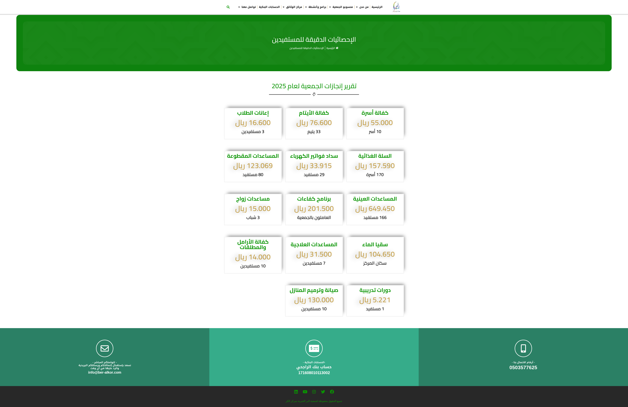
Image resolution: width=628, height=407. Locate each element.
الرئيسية (377, 7)
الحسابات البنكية (269, 7)
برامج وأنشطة (317, 7)
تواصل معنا (249, 7)
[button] (228, 7)
